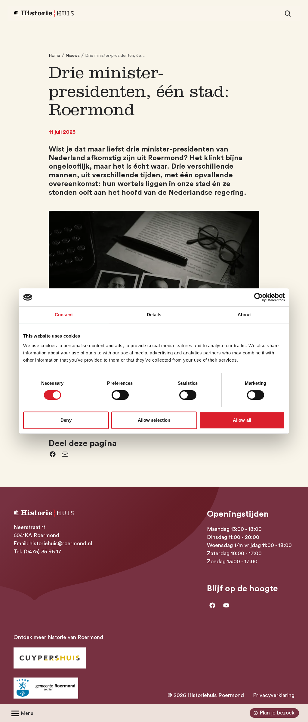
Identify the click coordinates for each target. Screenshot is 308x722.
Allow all (242, 420)
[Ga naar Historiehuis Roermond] (50, 658)
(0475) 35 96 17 (42, 551)
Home (54, 56)
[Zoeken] (287, 13)
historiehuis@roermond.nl (60, 543)
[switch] (120, 395)
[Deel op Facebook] (52, 454)
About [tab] (244, 314)
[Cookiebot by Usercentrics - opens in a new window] (258, 297)
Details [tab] (154, 314)
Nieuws (73, 56)
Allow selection (154, 420)
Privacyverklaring (273, 695)
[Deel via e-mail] (65, 454)
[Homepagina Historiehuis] (44, 14)
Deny (65, 420)
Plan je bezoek (277, 712)
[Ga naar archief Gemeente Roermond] (46, 688)
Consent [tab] (64, 314)
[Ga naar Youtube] (226, 605)
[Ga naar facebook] (212, 605)
